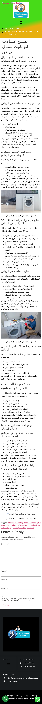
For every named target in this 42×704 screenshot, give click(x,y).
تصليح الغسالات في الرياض (12, 276)
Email (4, 579)
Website (4, 588)
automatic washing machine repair (22, 523)
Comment (5, 544)
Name (4, 571)
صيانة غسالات (6, 528)
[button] (21, 22)
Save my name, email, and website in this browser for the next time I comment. (18, 599)
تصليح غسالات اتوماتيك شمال (16, 525)
